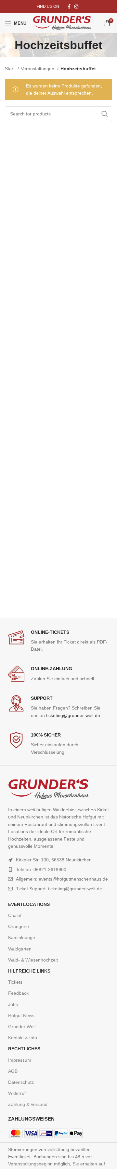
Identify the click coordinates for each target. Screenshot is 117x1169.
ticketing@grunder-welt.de (73, 715)
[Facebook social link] (69, 6)
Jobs (13, 1004)
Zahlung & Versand (27, 1104)
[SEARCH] (104, 113)
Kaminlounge (21, 937)
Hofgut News (21, 1015)
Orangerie (18, 926)
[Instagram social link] (76, 6)
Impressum (19, 1060)
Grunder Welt (22, 1026)
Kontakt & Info (22, 1037)
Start (10, 68)
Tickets (15, 982)
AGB (13, 1071)
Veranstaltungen (38, 68)
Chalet (14, 915)
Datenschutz (21, 1082)
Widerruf (17, 1093)
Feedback (18, 993)
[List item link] (58, 869)
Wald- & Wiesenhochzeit (33, 960)
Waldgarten (20, 948)
